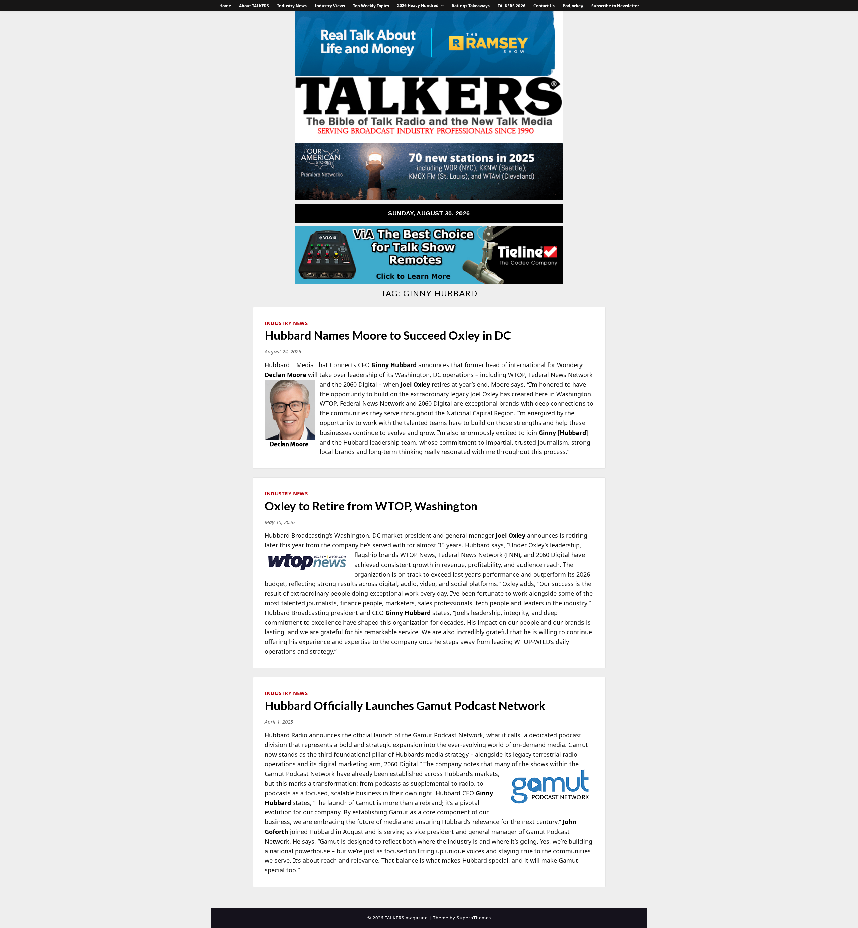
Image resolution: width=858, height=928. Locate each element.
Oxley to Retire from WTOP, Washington (371, 506)
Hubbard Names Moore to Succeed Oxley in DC (388, 335)
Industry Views (330, 6)
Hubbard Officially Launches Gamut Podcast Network (405, 705)
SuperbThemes (474, 918)
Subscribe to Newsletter (615, 6)
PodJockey (573, 6)
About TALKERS (254, 6)
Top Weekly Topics (371, 6)
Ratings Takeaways (471, 6)
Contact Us (544, 6)
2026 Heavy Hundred (418, 5)
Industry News (292, 6)
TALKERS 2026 (511, 6)
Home (225, 6)
